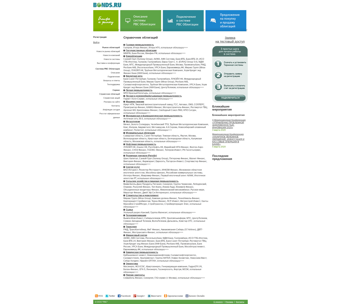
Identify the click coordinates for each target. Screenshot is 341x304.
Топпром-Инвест (173, 150)
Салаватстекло (131, 258)
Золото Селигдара (140, 124)
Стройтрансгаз (155, 204)
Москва (179, 64)
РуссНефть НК (155, 147)
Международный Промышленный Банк (155, 64)
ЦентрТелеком (168, 87)
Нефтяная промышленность (141, 144)
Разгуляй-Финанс (141, 187)
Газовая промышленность (140, 45)
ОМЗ (190, 104)
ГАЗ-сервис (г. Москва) (166, 278)
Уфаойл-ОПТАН (148, 261)
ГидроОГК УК (195, 266)
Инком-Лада (169, 187)
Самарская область (133, 135)
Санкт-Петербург (152, 135)
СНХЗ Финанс (139, 150)
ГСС (176, 104)
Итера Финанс (140, 47)
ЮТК (163, 218)
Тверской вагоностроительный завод (154, 104)
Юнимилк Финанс (184, 187)
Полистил (139, 130)
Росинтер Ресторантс (150, 170)
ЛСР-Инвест (173, 201)
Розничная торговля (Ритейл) (141, 155)
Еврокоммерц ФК (175, 67)
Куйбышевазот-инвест (134, 255)
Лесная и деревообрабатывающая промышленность (154, 96)
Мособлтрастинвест (195, 246)
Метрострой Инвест (190, 201)
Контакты (116, 106)
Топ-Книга (156, 187)
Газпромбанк (154, 62)
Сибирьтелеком (152, 218)
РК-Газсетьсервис (191, 150)
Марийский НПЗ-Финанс (176, 147)
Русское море (197, 190)
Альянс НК (142, 147)
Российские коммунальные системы (184, 172)
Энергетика (132, 263)
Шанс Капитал (130, 158)
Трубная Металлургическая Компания (163, 70)
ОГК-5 (142, 269)
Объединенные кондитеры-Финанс (141, 190)
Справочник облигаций (109, 94)
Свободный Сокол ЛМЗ (170, 110)
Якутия (183, 135)
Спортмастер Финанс (196, 161)
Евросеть (160, 161)
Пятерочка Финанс (178, 158)
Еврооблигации (134, 56)
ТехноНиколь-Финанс (188, 198)
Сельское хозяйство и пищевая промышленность (152, 181)
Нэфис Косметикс (180, 258)
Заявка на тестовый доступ (230, 39)
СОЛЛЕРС (199, 104)
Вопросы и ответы (111, 80)
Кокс (125, 127)
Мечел (126, 124)
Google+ (140, 296)
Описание (115, 73)
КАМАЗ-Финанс (154, 107)
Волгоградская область (135, 138)
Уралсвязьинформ (176, 218)
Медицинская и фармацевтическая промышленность (154, 116)
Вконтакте (156, 296)
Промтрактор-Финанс (134, 107)
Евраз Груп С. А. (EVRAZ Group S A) (179, 62)
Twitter (111, 296)
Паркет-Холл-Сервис (134, 99)
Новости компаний (111, 55)
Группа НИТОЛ (162, 258)
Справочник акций (111, 98)
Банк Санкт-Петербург (134, 79)
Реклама (229, 302)
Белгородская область (179, 138)
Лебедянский (199, 184)
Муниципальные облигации (140, 133)
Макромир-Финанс (150, 175)
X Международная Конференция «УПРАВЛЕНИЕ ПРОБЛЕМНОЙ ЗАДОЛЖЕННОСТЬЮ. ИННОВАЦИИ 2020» (229, 124)
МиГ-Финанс (153, 229)
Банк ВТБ (180, 59)
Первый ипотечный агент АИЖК (177, 175)
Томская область (171, 135)
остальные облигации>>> (174, 47)
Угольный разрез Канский (136, 212)
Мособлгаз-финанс (155, 172)
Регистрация (100, 37)
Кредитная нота (134, 76)
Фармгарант (148, 161)
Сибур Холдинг (131, 261)
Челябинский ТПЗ (160, 124)
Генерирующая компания (174, 266)
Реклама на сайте (112, 102)
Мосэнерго (128, 266)
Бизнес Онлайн (196, 296)
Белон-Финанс (130, 269)
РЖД (203, 64)
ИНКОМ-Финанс (170, 170)
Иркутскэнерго (153, 266)
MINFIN (127, 53)
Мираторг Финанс (132, 192)
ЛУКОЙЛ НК (137, 70)
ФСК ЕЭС (140, 266)
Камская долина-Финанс (164, 198)
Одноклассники (175, 296)
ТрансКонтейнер (137, 229)
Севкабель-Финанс (133, 278)
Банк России (138, 53)
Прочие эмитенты (135, 275)
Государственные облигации (141, 50)
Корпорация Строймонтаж (136, 201)
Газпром (127, 47)
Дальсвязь (172, 221)
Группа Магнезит (158, 212)
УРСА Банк (160, 67)
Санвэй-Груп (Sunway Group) (138, 59)
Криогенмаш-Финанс (147, 110)
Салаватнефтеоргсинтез (136, 84)
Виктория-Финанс (132, 161)
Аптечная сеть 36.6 (133, 118)
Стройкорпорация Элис (176, 204)
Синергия (167, 184)
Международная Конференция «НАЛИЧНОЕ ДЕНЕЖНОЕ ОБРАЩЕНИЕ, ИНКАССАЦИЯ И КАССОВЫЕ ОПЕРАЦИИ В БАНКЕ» (228, 139)
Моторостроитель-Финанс (176, 107)
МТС (131, 64)
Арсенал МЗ (129, 110)
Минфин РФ (151, 53)
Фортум (177, 269)
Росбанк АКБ (129, 67)
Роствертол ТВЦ (199, 107)
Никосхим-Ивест (198, 258)
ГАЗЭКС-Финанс (155, 150)
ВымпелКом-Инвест (133, 218)
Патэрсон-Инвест (175, 161)
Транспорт (131, 226)
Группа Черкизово (183, 184)
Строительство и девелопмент (142, 195)
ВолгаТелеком (159, 221)
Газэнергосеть (165, 269)
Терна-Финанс (158, 201)
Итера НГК (154, 47)
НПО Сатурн (189, 110)
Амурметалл (144, 127)
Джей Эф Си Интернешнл (155, 192)
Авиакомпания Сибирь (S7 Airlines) (178, 229)
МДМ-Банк (168, 238)
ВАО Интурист (130, 170)
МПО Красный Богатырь (135, 93)
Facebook (126, 296)
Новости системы (112, 59)
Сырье (129, 209)
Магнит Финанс (197, 158)
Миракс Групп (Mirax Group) (160, 81)
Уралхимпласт (147, 258)
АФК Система (168, 59)
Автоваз (183, 104)
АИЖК (157, 59)
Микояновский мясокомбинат (175, 190)
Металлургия (133, 121)
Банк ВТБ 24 (192, 59)
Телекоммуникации (136, 215)
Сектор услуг (133, 167)
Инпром (133, 127)
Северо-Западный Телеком (137, 221)
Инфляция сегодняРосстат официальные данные (109, 114)
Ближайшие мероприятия (222, 108)
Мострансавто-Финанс (143, 232)
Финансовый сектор (136, 235)
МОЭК (185, 269)
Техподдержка (113, 84)
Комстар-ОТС (186, 221)
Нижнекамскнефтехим (158, 255)
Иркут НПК (128, 104)
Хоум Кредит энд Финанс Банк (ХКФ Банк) (144, 244)
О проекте (218, 302)
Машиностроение (135, 101)
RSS (100, 296)
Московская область (142, 141)
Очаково (127, 187)
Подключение (114, 77)
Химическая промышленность (142, 252)
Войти (96, 42)
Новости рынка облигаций (108, 51)
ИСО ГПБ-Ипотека (197, 238)
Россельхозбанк (145, 67)
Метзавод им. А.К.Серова (164, 127)
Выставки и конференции (108, 63)
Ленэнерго (151, 269)
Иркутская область (157, 138)
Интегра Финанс (131, 175)
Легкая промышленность (139, 90)
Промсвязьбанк (192, 64)
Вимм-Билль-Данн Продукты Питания (142, 184)
